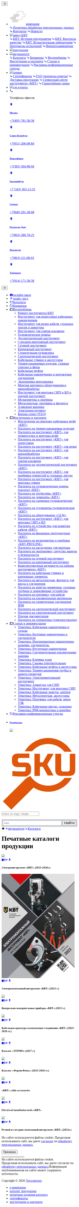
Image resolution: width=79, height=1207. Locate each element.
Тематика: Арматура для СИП (38, 685)
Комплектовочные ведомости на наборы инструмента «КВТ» (46, 567)
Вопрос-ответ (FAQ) (32, 414)
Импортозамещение (59, 46)
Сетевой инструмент (32, 345)
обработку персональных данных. (25, 1166)
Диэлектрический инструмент (39, 338)
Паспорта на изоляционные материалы (45, 598)
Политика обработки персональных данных (43, 27)
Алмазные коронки (31, 407)
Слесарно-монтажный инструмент (42, 342)
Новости (37, 31)
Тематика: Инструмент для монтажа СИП (47, 688)
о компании (18, 1187)
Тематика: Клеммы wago (35, 659)
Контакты (20, 31)
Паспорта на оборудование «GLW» (42, 515)
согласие (47, 1141)
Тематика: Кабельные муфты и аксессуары (47, 666)
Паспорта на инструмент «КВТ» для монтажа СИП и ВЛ (43, 520)
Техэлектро (34, 1180)
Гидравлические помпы (34, 334)
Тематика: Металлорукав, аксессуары (43, 695)
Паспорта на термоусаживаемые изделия (46, 428)
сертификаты (19, 1198)
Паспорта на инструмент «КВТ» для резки (47, 446)
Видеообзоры (57, 57)
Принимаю (9, 1151)
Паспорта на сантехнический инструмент (47, 609)
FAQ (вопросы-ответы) (52, 76)
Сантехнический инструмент (38, 356)
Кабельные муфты (30, 370)
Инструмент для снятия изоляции (41, 331)
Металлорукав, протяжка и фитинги (43, 403)
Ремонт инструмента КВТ (36, 313)
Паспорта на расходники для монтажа (44, 547)
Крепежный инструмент (35, 349)
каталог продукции (23, 1191)
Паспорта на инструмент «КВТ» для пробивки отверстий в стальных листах (45, 473)
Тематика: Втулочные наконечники (42, 648)
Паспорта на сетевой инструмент (41, 558)
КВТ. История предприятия (32, 39)
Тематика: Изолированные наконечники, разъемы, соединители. (46, 643)
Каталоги (19, 57)
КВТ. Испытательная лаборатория (49, 42)
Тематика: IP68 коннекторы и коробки (44, 710)
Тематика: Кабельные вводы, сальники (45, 706)
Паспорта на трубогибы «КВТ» (39, 493)
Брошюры (37, 57)
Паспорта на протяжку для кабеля (41, 594)
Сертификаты (22, 76)
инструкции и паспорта (26, 1202)
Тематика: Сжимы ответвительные (42, 663)
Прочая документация (33, 616)
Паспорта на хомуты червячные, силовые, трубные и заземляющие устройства (47, 589)
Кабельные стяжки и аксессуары (40, 360)
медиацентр (16, 828)
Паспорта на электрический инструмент (46, 612)
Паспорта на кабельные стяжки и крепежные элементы (41, 574)
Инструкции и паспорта (26, 61)
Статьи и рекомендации (29, 623)
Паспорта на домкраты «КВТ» (39, 497)
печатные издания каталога (29, 1194)
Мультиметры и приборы (35, 399)
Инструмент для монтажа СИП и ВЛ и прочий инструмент (44, 394)
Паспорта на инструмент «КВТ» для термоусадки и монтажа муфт (43, 433)
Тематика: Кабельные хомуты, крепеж (44, 692)
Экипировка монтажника (35, 381)
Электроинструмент (32, 410)
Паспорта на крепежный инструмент (43, 562)
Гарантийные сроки (56, 83)
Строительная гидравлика (36, 352)
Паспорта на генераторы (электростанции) (47, 620)
